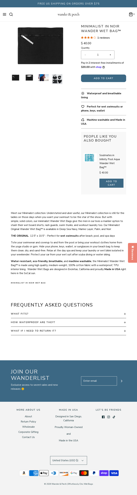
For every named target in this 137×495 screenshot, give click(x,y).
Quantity (85, 47)
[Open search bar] (12, 14)
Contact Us (28, 437)
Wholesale (28, 426)
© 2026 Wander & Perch (55, 484)
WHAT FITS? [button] (19, 313)
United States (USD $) (65, 460)
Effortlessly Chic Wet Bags (80, 484)
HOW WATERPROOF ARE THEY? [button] (33, 322)
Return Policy (28, 421)
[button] (16, 77)
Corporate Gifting (28, 432)
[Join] (121, 381)
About (28, 416)
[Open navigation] (4, 14)
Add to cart (103, 78)
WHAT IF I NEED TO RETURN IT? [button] (33, 330)
